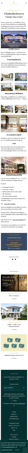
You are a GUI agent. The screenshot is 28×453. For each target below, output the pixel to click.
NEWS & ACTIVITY (14, 425)
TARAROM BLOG (14, 419)
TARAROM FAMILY (14, 423)
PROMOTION (14, 416)
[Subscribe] (23, 387)
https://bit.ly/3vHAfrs (9, 204)
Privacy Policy (14, 439)
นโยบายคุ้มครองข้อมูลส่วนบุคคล (8, 447)
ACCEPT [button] (17, 450)
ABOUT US (14, 428)
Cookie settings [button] (6, 450)
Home (14, 412)
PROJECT (14, 414)
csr (14, 430)
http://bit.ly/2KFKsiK (18, 220)
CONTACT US (14, 434)
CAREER (14, 437)
